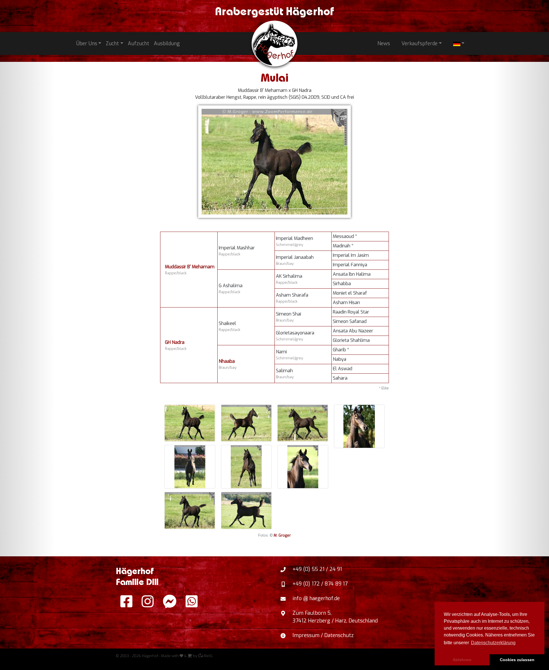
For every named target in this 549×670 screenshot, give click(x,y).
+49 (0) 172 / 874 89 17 (320, 583)
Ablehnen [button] (462, 659)
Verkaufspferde (419, 43)
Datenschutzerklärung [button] (493, 642)
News (383, 43)
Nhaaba (227, 361)
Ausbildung (167, 43)
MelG (208, 655)
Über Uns (86, 43)
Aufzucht (138, 43)
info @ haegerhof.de (316, 598)
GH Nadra (174, 342)
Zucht (112, 43)
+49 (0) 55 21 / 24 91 (317, 569)
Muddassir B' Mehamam (189, 267)
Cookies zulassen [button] (517, 659)
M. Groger (282, 535)
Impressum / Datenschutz (323, 635)
